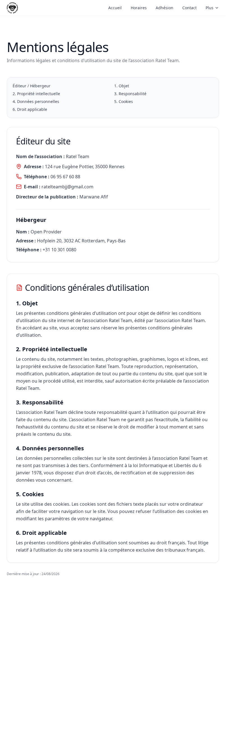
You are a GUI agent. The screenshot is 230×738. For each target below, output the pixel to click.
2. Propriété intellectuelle (36, 93)
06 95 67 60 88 (65, 177)
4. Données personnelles (36, 101)
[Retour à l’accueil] (12, 7)
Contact (189, 7)
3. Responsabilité (130, 93)
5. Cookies (123, 101)
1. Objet (121, 85)
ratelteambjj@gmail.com (67, 187)
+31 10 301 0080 (59, 250)
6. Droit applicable (30, 109)
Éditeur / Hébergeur (31, 85)
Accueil (115, 7)
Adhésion (164, 7)
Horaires (139, 7)
